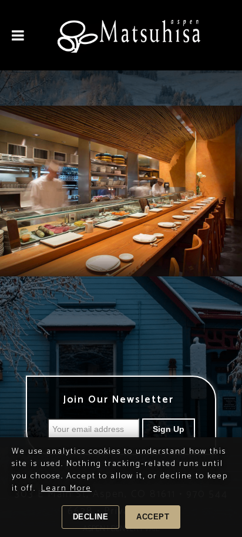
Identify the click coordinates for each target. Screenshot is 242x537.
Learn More (66, 488)
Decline (91, 516)
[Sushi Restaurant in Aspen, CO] (139, 35)
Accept (152, 516)
